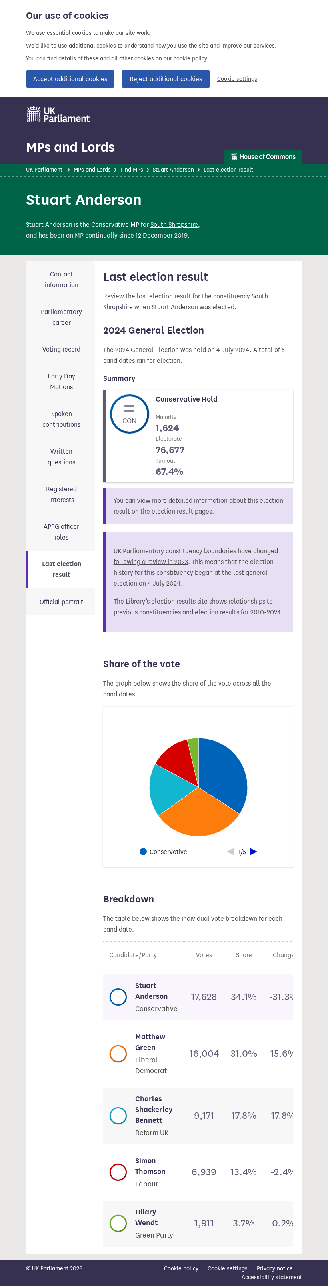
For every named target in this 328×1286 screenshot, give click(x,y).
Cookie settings (237, 79)
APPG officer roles (61, 532)
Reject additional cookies (166, 79)
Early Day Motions (61, 381)
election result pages (182, 511)
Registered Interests (61, 494)
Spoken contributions (61, 419)
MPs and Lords (70, 147)
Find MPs (131, 169)
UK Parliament (44, 169)
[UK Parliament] (58, 114)
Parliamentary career (61, 317)
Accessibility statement (272, 1277)
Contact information (61, 279)
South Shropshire (174, 224)
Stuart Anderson (173, 169)
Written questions (61, 457)
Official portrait (61, 602)
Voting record (61, 349)
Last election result (61, 569)
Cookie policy (181, 1268)
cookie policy (190, 58)
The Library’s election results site (161, 601)
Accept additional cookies (70, 79)
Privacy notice (275, 1268)
